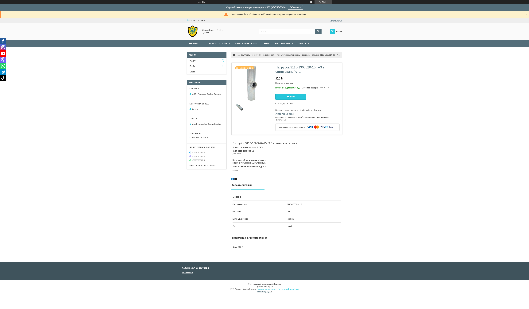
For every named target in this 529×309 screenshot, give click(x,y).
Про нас (266, 44)
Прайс (192, 66)
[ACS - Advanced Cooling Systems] (193, 36)
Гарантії (302, 44)
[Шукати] (318, 31)
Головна (194, 44)
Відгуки (193, 60)
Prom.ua (277, 284)
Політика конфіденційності (288, 289)
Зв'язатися (295, 7)
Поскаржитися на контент (267, 289)
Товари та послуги (216, 44)
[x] (235, 179)
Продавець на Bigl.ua (264, 286)
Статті (192, 72)
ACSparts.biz (187, 273)
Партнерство (282, 44)
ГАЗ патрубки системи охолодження (292, 55)
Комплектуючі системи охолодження (257, 55)
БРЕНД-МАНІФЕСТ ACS (245, 44)
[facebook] (232, 179)
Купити (291, 97)
